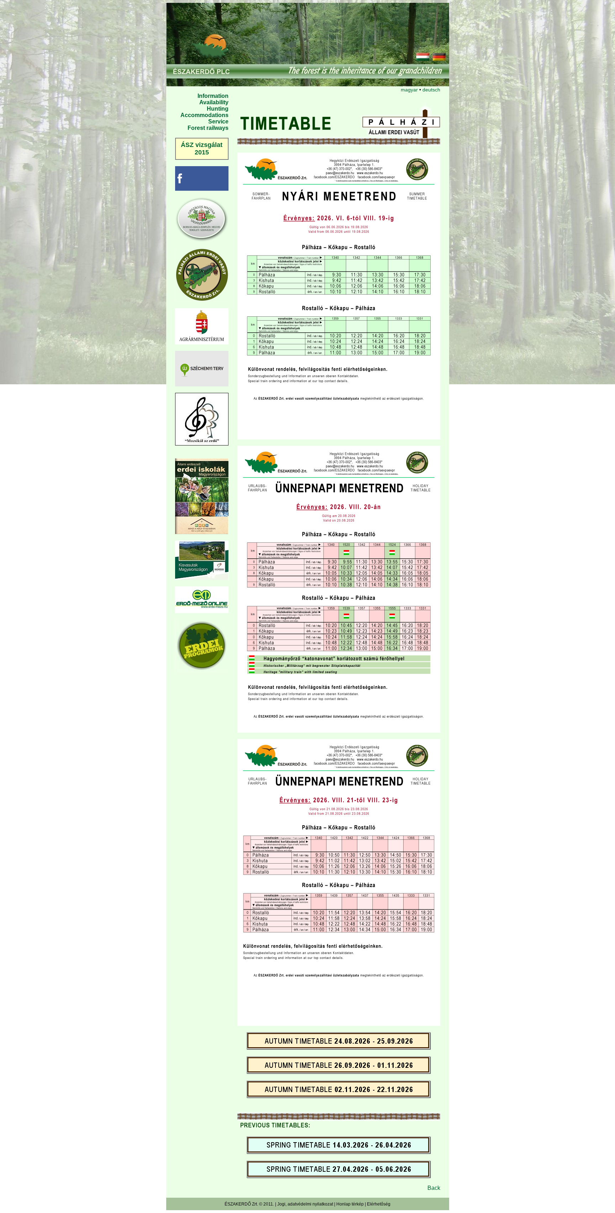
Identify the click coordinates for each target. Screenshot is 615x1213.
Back (433, 1188)
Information (213, 96)
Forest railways (208, 128)
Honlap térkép (350, 1204)
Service (218, 121)
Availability (213, 102)
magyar (409, 90)
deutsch (431, 90)
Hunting (217, 109)
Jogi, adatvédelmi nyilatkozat (305, 1204)
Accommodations (204, 115)
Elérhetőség (378, 1204)
